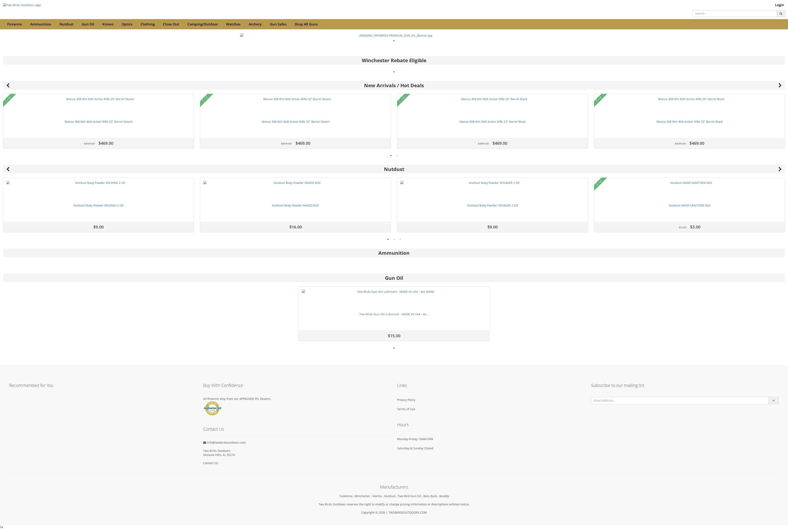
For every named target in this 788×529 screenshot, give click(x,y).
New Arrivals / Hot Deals (394, 85)
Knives (107, 24)
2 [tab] (397, 156)
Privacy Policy (406, 400)
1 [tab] (394, 41)
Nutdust (66, 24)
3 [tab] (400, 239)
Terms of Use (406, 409)
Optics (127, 24)
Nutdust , (391, 496)
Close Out (171, 24)
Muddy (444, 496)
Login (779, 5)
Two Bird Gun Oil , (410, 496)
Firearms (14, 24)
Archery (255, 24)
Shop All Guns (306, 24)
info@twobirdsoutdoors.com (226, 442)
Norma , (378, 496)
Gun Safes (278, 24)
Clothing (148, 24)
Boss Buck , (431, 496)
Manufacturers (394, 487)
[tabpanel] (394, 35)
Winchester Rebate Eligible (394, 60)
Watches (233, 24)
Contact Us (210, 463)
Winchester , (363, 496)
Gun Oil (88, 24)
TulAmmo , (347, 496)
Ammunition (40, 24)
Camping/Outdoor (202, 24)
